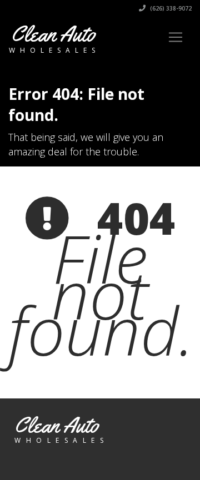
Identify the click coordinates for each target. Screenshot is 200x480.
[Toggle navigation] (175, 37)
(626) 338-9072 (170, 8)
